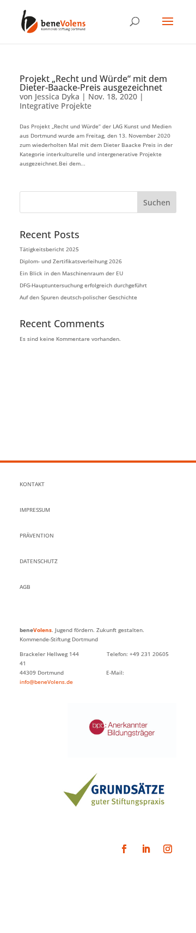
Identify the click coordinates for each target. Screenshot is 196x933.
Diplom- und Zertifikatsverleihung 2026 (71, 261)
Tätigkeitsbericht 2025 (49, 249)
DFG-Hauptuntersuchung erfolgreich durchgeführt (83, 285)
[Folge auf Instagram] (167, 849)
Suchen (156, 202)
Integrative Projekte (55, 106)
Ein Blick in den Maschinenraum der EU (71, 273)
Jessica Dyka (57, 96)
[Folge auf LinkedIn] (146, 849)
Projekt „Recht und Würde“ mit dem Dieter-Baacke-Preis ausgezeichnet (93, 83)
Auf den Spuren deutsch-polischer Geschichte (78, 297)
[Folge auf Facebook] (124, 849)
